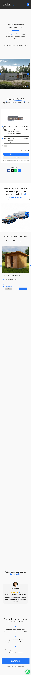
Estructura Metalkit (13, 126)
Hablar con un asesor (17, 154)
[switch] (5, 126)
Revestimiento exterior (14, 133)
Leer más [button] (15, 601)
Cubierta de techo (13, 129)
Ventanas (11, 138)
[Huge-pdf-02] (19, 170)
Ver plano (16, 157)
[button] (28, 4)
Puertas (10, 140)
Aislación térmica (13, 135)
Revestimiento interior (14, 131)
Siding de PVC (12, 142)
